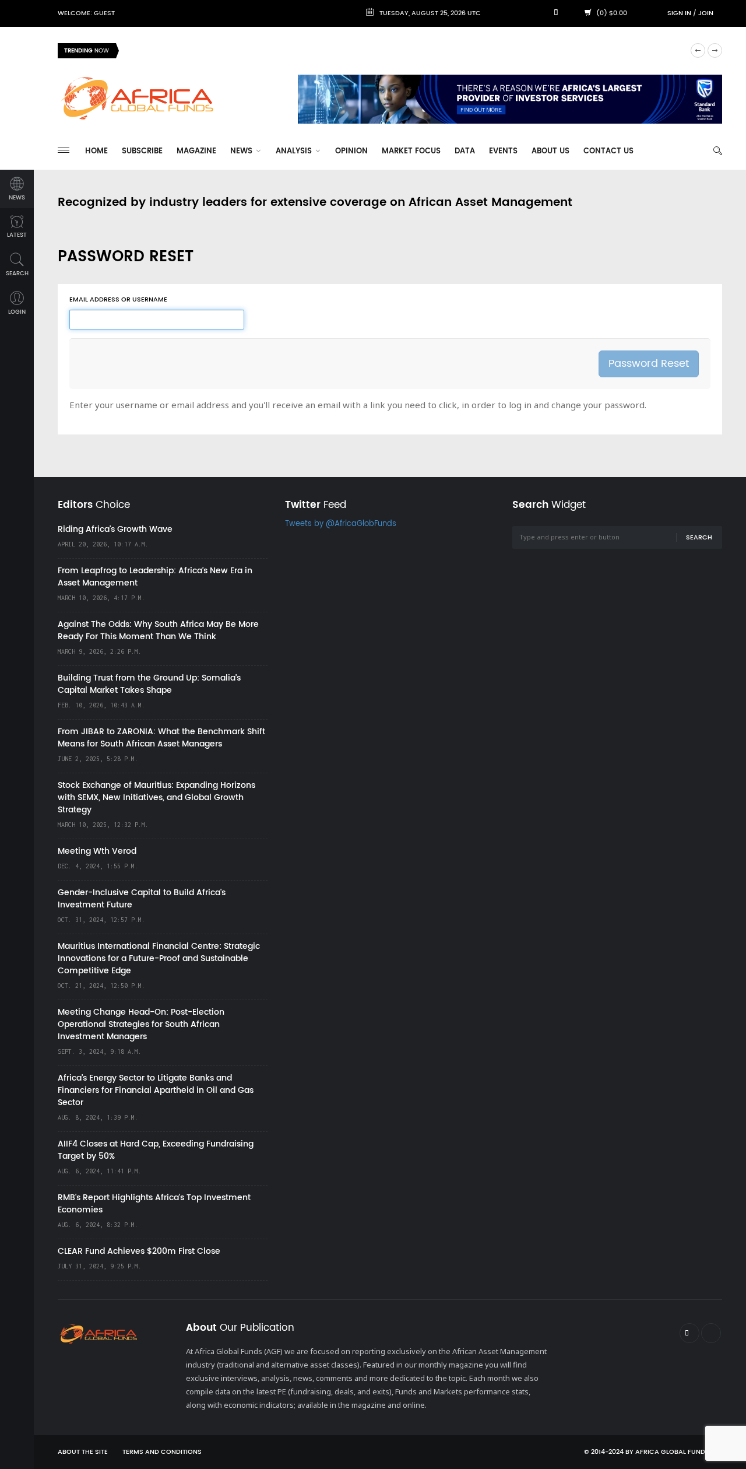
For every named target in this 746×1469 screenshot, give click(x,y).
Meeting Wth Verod (97, 851)
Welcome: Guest (86, 13)
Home (96, 151)
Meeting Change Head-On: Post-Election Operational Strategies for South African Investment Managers (141, 1024)
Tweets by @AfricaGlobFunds (340, 524)
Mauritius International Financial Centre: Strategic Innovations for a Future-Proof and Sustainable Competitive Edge (159, 958)
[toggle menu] (63, 150)
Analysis (295, 151)
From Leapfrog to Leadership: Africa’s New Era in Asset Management (155, 577)
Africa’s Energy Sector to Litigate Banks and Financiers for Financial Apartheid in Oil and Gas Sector (156, 1090)
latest (17, 235)
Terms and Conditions (162, 1452)
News (242, 151)
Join (705, 13)
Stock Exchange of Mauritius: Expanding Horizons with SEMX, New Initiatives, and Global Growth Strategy (156, 797)
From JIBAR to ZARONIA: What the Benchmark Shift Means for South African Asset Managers (161, 738)
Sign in (679, 13)
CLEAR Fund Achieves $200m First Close (139, 1251)
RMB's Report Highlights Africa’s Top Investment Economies (154, 1203)
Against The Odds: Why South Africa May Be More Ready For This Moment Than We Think (158, 630)
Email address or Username (118, 299)
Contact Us (608, 151)
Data (465, 151)
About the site (83, 1452)
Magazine (196, 151)
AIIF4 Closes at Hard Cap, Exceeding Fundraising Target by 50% (156, 1150)
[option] (404, 50)
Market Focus (411, 151)
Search (699, 537)
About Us (550, 151)
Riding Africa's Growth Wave (181, 50)
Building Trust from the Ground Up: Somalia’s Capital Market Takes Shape (149, 684)
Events (503, 151)
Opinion (351, 151)
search (17, 273)
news (17, 197)
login (17, 312)
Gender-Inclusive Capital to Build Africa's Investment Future (142, 898)
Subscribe (142, 151)
